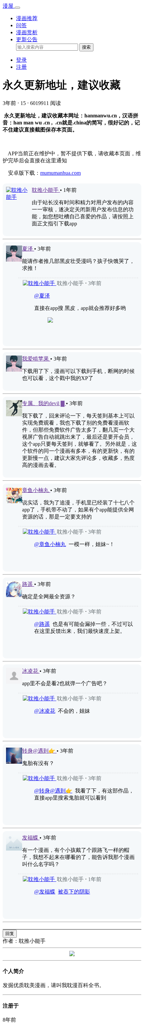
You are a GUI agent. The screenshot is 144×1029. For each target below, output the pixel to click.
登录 (21, 60)
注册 (21, 67)
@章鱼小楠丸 (50, 544)
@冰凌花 (44, 711)
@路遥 (42, 624)
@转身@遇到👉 (53, 791)
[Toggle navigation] (17, 8)
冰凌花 (31, 671)
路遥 (28, 584)
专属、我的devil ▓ (44, 403)
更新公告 (27, 39)
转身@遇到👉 (39, 751)
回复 (9, 933)
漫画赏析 (27, 32)
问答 (21, 25)
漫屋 (9, 6)
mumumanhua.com (60, 173)
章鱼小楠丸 (36, 490)
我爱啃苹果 (36, 359)
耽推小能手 (46, 190)
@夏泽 (42, 296)
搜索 (86, 47)
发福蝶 (31, 838)
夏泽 (28, 249)
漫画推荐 (27, 18)
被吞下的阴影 (74, 892)
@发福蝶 (44, 892)
